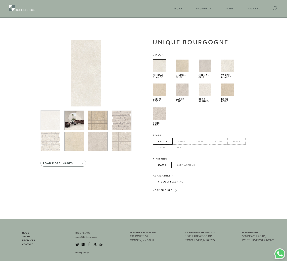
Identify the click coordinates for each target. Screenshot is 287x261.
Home (178, 8)
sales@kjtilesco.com (86, 237)
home (25, 233)
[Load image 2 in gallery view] (74, 120)
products (28, 240)
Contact (255, 8)
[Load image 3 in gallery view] (98, 120)
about (26, 236)
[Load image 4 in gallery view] (122, 120)
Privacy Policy (82, 253)
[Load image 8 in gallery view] (122, 141)
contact (27, 244)
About (230, 8)
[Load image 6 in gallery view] (74, 141)
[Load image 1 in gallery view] (50, 120)
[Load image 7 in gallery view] (98, 141)
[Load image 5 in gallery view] (50, 141)
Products (204, 8)
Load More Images (58, 163)
